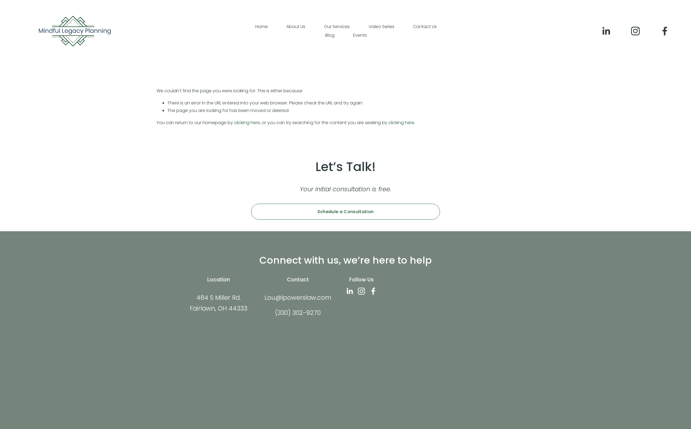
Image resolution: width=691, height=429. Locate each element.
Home (261, 26)
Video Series (381, 26)
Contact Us (425, 26)
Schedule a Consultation (345, 212)
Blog (329, 35)
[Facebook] (664, 31)
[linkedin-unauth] (606, 31)
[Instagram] (635, 31)
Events (360, 35)
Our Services (337, 26)
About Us (295, 26)
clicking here (247, 123)
